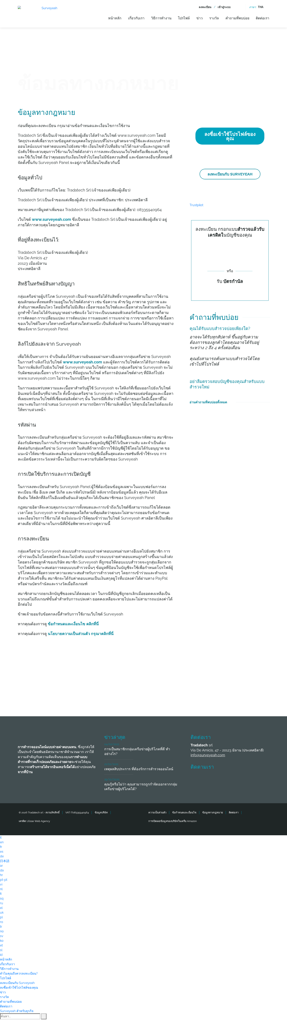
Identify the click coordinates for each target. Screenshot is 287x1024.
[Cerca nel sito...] (239, 7)
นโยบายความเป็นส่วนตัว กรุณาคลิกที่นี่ (81, 633)
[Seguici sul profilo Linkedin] (224, 779)
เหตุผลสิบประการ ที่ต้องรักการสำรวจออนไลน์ (138, 769)
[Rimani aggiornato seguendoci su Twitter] (210, 779)
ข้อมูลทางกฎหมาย (212, 812)
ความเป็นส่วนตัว (157, 812)
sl (1, 950)
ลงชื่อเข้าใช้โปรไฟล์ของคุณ (230, 136)
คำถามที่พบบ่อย (237, 18)
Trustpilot (196, 205)
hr (1, 875)
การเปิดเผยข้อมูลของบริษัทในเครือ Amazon (172, 821)
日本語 (4, 861)
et (1, 945)
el (1, 908)
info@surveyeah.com (208, 755)
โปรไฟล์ (184, 18)
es (1, 851)
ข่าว (199, 18)
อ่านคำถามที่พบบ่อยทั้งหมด (208, 402)
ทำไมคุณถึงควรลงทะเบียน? (19, 973)
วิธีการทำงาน (161, 18)
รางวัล (214, 18)
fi (1, 894)
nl (1, 889)
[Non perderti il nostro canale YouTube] (253, 779)
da (2, 870)
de (2, 856)
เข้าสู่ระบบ (224, 7)
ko (2, 941)
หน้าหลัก (114, 18)
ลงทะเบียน (205, 7)
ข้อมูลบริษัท (101, 812)
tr (1, 926)
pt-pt (3, 880)
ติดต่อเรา (262, 18)
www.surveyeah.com (51, 219)
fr (1, 847)
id (1, 955)
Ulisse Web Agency (38, 821)
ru (1, 903)
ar (1, 865)
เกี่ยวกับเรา (136, 18)
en (2, 842)
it (1, 837)
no (2, 931)
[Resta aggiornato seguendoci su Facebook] (196, 779)
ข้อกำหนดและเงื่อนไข (184, 812)
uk (2, 912)
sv (1, 936)
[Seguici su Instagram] (239, 779)
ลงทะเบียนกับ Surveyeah (230, 174)
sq (2, 898)
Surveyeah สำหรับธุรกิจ (16, 1011)
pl (1, 917)
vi (1, 884)
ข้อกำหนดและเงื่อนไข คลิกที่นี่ (73, 624)
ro (1, 922)
